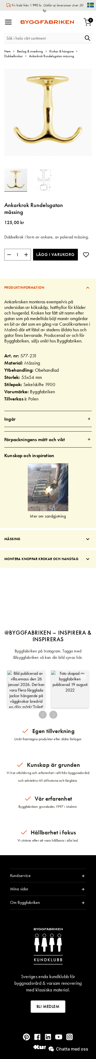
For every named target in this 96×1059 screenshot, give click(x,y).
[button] (43, 180)
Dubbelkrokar (13, 56)
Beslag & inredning (30, 51)
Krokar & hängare (61, 51)
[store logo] (47, 22)
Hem (7, 51)
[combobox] (43, 38)
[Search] (87, 38)
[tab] (48, 287)
